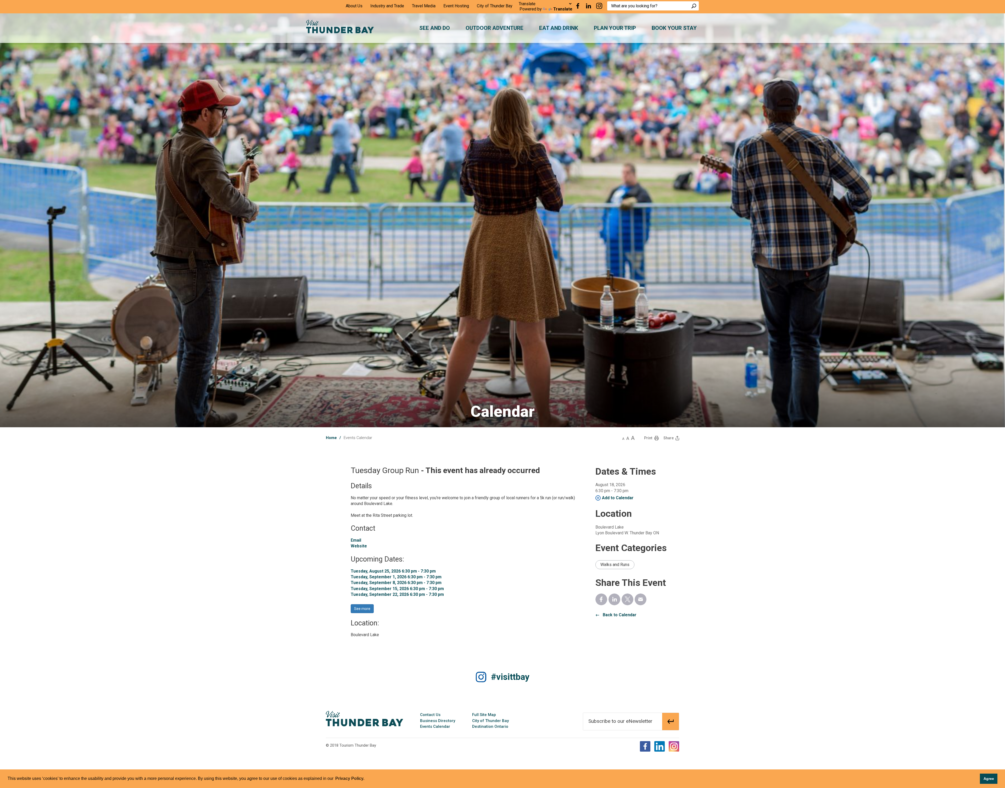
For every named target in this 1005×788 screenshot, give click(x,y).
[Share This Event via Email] (640, 599)
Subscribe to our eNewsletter (620, 721)
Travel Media (424, 5)
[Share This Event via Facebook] (601, 599)
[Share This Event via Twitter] (627, 599)
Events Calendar (435, 726)
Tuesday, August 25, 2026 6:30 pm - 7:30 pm (393, 571)
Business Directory (437, 720)
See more (362, 609)
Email (356, 540)
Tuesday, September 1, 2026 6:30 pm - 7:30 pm (396, 576)
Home (331, 437)
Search (694, 5)
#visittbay (510, 677)
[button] (623, 438)
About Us (354, 5)
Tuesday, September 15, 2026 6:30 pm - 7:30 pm (397, 588)
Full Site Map (484, 714)
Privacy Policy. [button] (349, 778)
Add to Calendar (618, 497)
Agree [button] (989, 778)
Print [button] (648, 438)
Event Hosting (456, 5)
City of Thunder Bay (494, 5)
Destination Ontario (490, 726)
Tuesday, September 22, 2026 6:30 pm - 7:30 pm (397, 594)
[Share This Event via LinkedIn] (614, 599)
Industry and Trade (387, 5)
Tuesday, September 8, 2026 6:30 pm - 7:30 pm (396, 582)
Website (359, 545)
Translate (562, 9)
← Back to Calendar (615, 614)
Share (668, 438)
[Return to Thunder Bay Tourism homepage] (364, 718)
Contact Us (430, 714)
